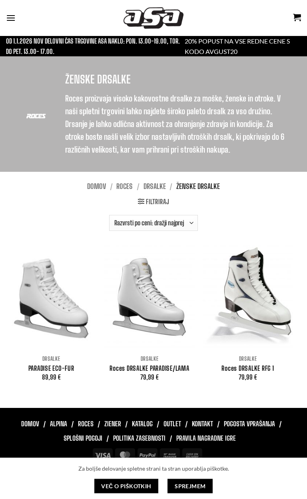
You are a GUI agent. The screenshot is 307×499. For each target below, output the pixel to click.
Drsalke (155, 186)
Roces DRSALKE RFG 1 (247, 368)
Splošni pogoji (83, 438)
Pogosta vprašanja (249, 423)
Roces (124, 186)
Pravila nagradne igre (206, 438)
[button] (11, 18)
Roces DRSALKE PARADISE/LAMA (149, 368)
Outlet (172, 423)
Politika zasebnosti (139, 438)
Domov (96, 186)
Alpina (58, 423)
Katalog (142, 423)
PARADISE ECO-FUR (51, 368)
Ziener (112, 423)
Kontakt (202, 423)
